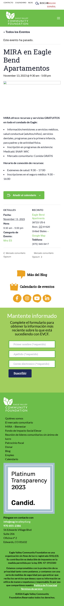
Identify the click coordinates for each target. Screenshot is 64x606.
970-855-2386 (12, 525)
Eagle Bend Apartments (38, 216)
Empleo (9, 455)
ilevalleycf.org (16, 521)
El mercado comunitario (19, 422)
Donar (9, 446)
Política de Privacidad (45, 585)
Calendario (20, 3)
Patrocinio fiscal (14, 442)
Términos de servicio (32, 588)
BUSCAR (42, 3)
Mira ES (7, 240)
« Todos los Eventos (16, 32)
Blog (30, 3)
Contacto (8, 3)
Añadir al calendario (24, 195)
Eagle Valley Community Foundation (17, 18)
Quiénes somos (14, 418)
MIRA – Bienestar (15, 426)
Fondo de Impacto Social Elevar (23, 430)
